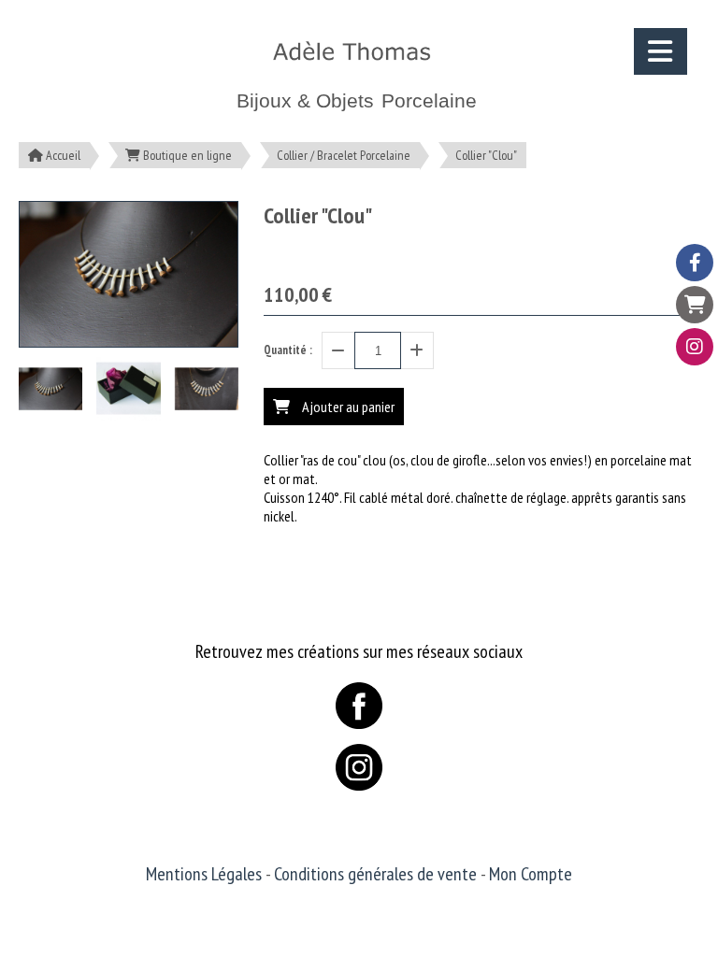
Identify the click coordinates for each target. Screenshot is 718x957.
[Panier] (694, 304)
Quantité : (288, 350)
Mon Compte (530, 874)
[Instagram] (694, 346)
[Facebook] (694, 262)
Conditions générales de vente (375, 874)
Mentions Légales (204, 874)
